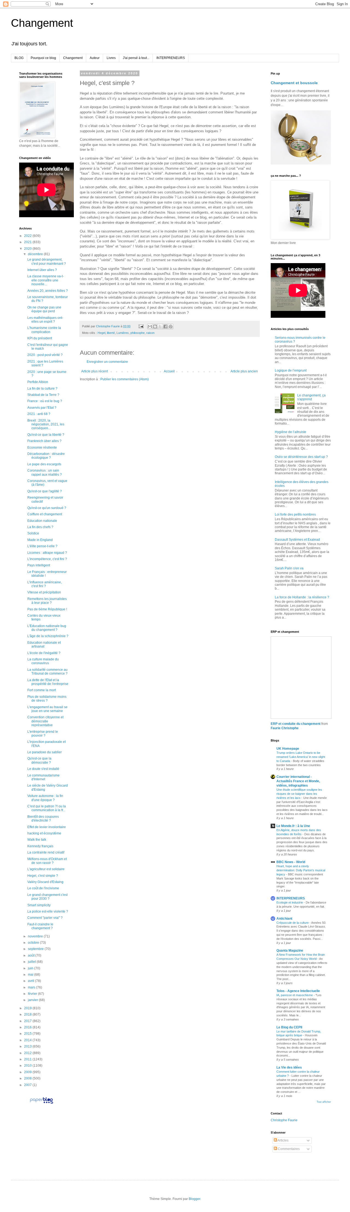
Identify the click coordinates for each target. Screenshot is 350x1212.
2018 (28, 1014)
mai (31, 974)
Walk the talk (36, 840)
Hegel (101, 332)
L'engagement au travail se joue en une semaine (47, 709)
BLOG (19, 58)
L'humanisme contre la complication (44, 330)
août (31, 955)
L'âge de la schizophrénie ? (47, 636)
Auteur (95, 58)
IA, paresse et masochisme (295, 995)
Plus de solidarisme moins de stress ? (46, 698)
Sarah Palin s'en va (289, 568)
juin (31, 968)
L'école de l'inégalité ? (43, 653)
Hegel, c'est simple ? (42, 876)
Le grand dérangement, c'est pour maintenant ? (46, 261)
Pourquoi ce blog (43, 58)
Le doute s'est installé (43, 769)
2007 (28, 1085)
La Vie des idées (289, 1067)
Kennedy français (40, 846)
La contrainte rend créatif (45, 852)
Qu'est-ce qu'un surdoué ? (46, 508)
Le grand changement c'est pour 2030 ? (47, 897)
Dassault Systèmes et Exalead (297, 540)
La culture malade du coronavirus (43, 661)
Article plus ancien (244, 371)
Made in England (40, 540)
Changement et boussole (294, 83)
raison (150, 332)
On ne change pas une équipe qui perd (44, 309)
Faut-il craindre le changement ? (40, 926)
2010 (28, 1065)
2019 (28, 1008)
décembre (36, 254)
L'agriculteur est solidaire (46, 869)
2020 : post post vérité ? (45, 355)
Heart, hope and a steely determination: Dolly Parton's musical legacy (300, 870)
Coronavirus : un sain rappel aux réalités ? (44, 472)
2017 (28, 1021)
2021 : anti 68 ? (38, 414)
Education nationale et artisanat (44, 644)
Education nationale (42, 521)
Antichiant (284, 918)
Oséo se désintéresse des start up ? (301, 457)
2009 (28, 1072)
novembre (36, 936)
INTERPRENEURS (170, 58)
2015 (28, 1034)
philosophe (137, 332)
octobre (34, 943)
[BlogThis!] (155, 326)
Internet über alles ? (42, 270)
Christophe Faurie (284, 1120)
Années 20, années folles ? (47, 291)
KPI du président (39, 338)
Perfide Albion (37, 382)
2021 (28, 242)
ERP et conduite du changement (295, 724)
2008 (28, 1078)
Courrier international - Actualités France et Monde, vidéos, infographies (298, 781)
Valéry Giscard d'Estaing (45, 882)
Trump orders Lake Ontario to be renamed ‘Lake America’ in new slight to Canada (300, 757)
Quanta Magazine (289, 950)
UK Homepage (287, 749)
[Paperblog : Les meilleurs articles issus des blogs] (41, 1103)
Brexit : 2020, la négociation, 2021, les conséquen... (45, 424)
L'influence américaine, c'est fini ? (44, 584)
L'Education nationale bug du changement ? (46, 628)
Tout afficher (324, 1102)
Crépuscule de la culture (293, 922)
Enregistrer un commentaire (107, 362)
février (33, 994)
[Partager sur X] (160, 326)
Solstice (33, 533)
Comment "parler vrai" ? (45, 918)
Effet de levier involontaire (46, 827)
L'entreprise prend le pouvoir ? (42, 733)
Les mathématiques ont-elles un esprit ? (45, 319)
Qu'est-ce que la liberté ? (45, 435)
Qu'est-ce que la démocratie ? (39, 760)
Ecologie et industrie (290, 902)
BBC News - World (290, 862)
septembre (36, 949)
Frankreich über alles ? (44, 441)
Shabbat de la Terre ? (43, 395)
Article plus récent (94, 371)
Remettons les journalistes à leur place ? (47, 601)
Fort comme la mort (41, 690)
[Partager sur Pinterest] (170, 326)
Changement (42, 23)
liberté (111, 332)
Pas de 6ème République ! (47, 609)
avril (31, 981)
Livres (111, 58)
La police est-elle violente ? (47, 911)
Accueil (169, 371)
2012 (28, 1053)
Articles (282, 1140)
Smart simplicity (39, 905)
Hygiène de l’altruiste (290, 432)
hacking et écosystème (44, 833)
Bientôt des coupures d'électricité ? (43, 818)
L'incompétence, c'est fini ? (47, 559)
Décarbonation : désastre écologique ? (46, 456)
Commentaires (288, 1149)
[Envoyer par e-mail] (150, 326)
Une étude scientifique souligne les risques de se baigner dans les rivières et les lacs (299, 793)
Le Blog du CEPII (289, 1027)
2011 (28, 1059)
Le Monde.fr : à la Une (293, 826)
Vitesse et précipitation (44, 592)
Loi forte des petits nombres (295, 514)
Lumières (122, 332)
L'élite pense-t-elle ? (42, 546)
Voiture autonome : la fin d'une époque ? (45, 798)
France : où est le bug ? (44, 401)
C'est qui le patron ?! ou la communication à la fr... (46, 808)
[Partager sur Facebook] (165, 326)
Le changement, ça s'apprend (311, 397)
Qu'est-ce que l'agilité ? (44, 491)
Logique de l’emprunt (291, 370)
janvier (33, 1000)
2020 (28, 249)
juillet (32, 962)
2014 (28, 1040)
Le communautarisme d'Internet (43, 777)
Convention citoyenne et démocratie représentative (45, 721)
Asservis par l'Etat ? (41, 408)
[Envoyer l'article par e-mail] (140, 326)
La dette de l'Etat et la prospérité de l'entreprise (47, 682)
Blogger (194, 1199)
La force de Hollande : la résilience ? (302, 597)
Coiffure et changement (44, 514)
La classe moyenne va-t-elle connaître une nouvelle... (45, 280)
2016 (28, 1027)
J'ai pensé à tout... (136, 58)
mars (32, 987)
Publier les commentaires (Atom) (124, 379)
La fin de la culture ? (42, 388)
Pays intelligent (38, 565)
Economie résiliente (42, 447)
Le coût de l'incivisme (43, 888)
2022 (28, 236)
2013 (28, 1046)
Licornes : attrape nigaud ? (47, 553)
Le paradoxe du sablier (44, 752)
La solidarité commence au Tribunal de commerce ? (47, 671)
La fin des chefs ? (40, 527)
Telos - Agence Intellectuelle (298, 991)
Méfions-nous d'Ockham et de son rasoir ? (47, 861)
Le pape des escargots (44, 464)
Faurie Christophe (285, 728)
